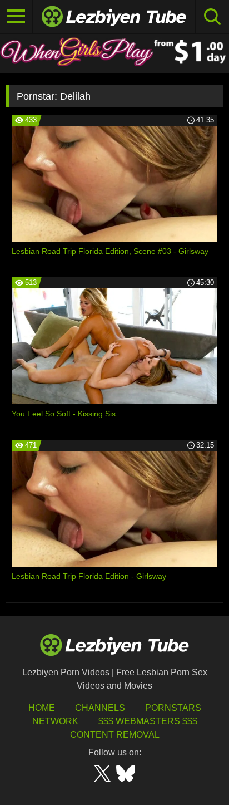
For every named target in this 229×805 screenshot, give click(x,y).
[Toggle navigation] (16, 16)
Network (55, 721)
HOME (41, 708)
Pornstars (173, 708)
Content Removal (115, 734)
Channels (100, 708)
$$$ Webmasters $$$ (147, 721)
